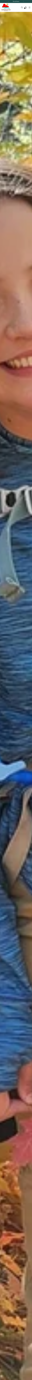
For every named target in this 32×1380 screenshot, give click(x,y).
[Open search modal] (22, 7)
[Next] (23, 1)
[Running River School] (6, 7)
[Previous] (8, 1)
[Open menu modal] (29, 7)
